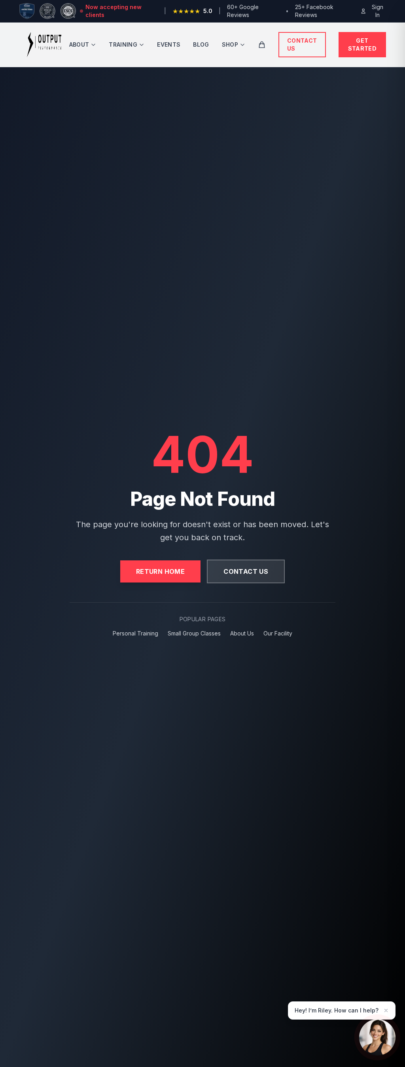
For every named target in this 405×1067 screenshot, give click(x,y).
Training (123, 44)
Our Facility (277, 633)
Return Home (160, 571)
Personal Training (135, 633)
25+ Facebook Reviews (314, 11)
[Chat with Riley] (377, 1038)
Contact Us (302, 44)
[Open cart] (262, 45)
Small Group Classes (194, 633)
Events (168, 44)
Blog (201, 44)
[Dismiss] (386, 1010)
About (79, 44)
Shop (230, 44)
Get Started (362, 44)
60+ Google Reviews (243, 11)
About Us (242, 633)
